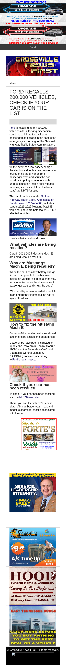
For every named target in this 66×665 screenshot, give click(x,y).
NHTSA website (29, 397)
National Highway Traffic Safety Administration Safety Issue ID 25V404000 (31, 200)
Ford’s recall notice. (24, 359)
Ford (12, 127)
